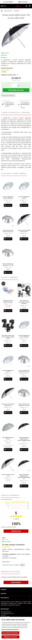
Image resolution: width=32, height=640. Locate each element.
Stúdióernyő (16, 10)
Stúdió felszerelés (8, 10)
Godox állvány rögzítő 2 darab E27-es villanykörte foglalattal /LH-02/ (8, 337)
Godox (5, 55)
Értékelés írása (16, 531)
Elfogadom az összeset (10, 637)
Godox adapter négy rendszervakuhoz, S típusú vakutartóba (24, 302)
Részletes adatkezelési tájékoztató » (10, 629)
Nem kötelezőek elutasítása (10, 633)
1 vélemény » (4, 71)
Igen (22, 565)
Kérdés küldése (16, 582)
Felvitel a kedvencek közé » (8, 95)
